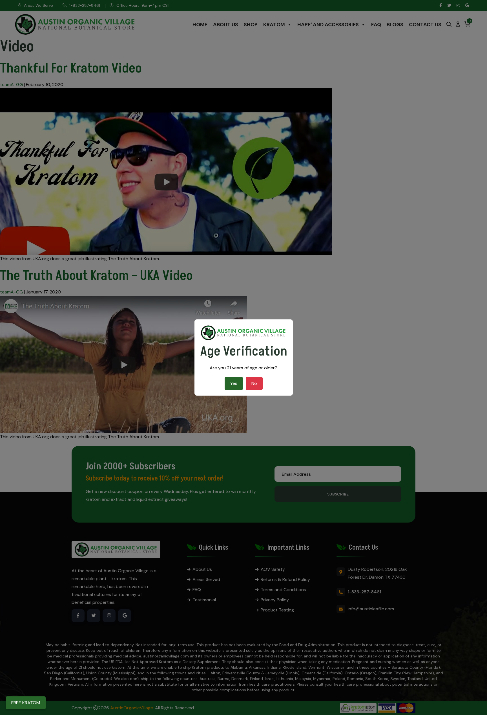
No (254, 383)
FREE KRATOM (25, 703)
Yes (233, 383)
